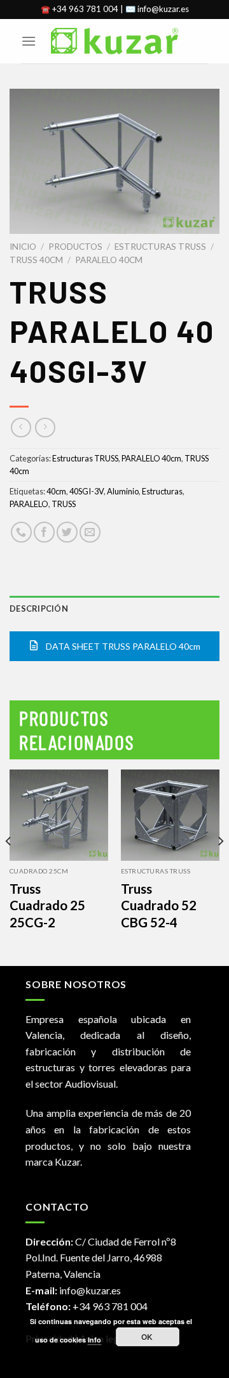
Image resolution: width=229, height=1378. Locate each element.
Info (94, 1339)
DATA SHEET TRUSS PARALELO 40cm (122, 646)
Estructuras (162, 491)
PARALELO (29, 504)
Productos (75, 246)
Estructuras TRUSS (160, 246)
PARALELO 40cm (108, 260)
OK (147, 1337)
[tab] (114, 608)
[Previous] (9, 866)
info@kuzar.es (90, 1290)
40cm (56, 491)
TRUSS (64, 504)
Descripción (39, 608)
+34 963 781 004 (110, 1306)
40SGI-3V (86, 491)
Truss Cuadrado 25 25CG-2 (47, 905)
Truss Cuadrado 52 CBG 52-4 (159, 905)
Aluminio (123, 491)
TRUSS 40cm (36, 260)
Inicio (23, 246)
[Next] (220, 866)
